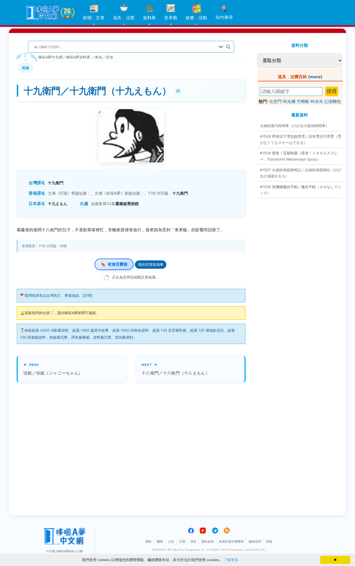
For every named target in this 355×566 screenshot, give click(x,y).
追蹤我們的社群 (37, 313)
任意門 (275, 101)
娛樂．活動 (196, 17)
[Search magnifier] (228, 46)
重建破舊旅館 (127, 203)
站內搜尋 (224, 17)
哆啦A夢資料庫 (78, 57)
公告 (171, 541)
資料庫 (149, 17)
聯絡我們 (255, 541)
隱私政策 (207, 541)
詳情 (87, 295)
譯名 (193, 541)
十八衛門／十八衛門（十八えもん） (175, 373)
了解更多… (233, 560)
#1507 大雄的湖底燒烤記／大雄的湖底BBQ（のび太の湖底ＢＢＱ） (300, 173)
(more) (315, 76)
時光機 (289, 101)
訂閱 (182, 541)
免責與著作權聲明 (231, 541)
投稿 (269, 541)
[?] (177, 90)
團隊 (160, 541)
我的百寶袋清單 (150, 264)
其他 (109, 57)
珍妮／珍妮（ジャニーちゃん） (53, 373)
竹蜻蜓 (303, 101)
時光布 (317, 101)
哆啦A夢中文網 (50, 57)
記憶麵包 (332, 101)
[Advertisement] (114, 449)
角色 (98, 57)
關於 (149, 541)
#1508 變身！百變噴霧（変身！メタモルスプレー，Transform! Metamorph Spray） (299, 156)
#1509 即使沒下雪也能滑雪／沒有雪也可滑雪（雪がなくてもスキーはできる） (300, 139)
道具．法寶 (124, 17)
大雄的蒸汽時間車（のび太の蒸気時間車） (294, 125)
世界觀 (170, 17)
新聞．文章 (94, 17)
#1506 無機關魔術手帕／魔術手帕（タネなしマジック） (300, 190)
